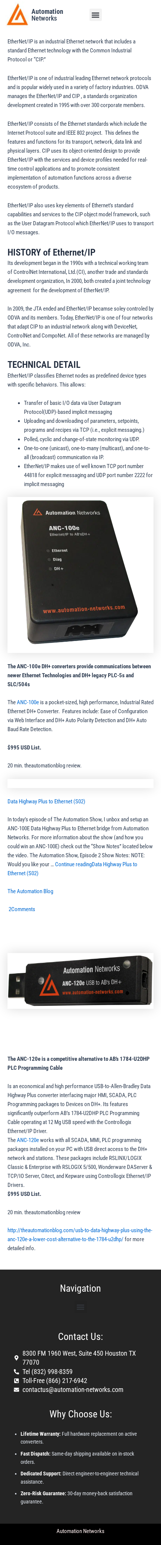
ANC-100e (28, 702)
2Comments (21, 909)
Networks (47, 14)
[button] (95, 15)
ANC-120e (28, 1140)
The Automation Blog (30, 891)
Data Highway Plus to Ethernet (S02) (46, 801)
